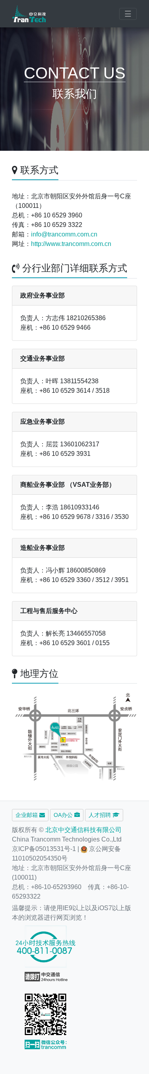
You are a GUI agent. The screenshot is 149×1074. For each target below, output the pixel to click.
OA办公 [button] (64, 815)
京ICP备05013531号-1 (44, 848)
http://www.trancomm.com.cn (71, 243)
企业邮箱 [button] (27, 815)
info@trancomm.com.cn (64, 234)
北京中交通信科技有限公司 (83, 829)
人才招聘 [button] (100, 815)
